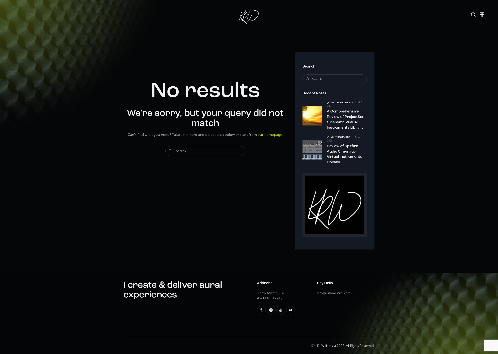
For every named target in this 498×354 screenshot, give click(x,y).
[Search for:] (334, 79)
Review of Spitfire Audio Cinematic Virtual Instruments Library (344, 154)
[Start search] (170, 151)
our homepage (270, 134)
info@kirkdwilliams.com (334, 293)
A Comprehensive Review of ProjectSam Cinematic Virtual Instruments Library (346, 120)
